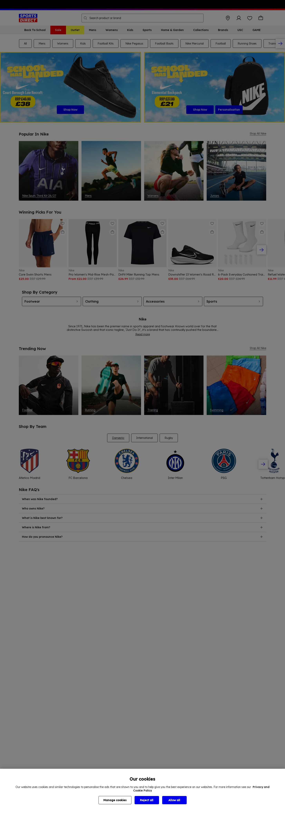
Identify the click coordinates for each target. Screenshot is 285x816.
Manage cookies (115, 800)
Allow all (174, 800)
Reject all (146, 800)
